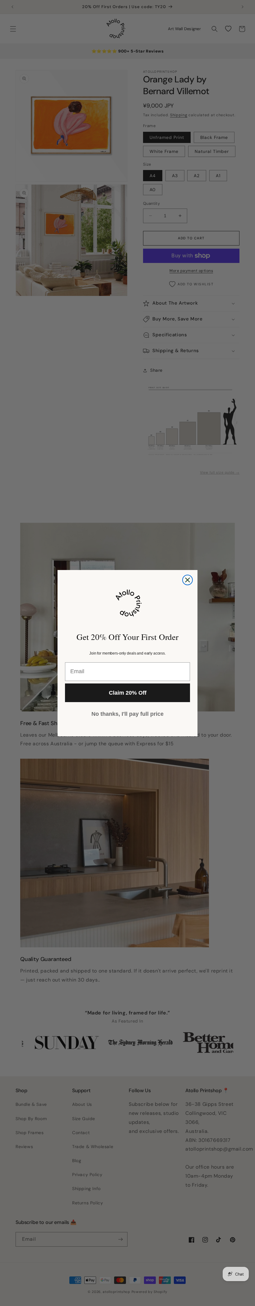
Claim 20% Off (127, 693)
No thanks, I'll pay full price (127, 714)
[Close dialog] (187, 580)
